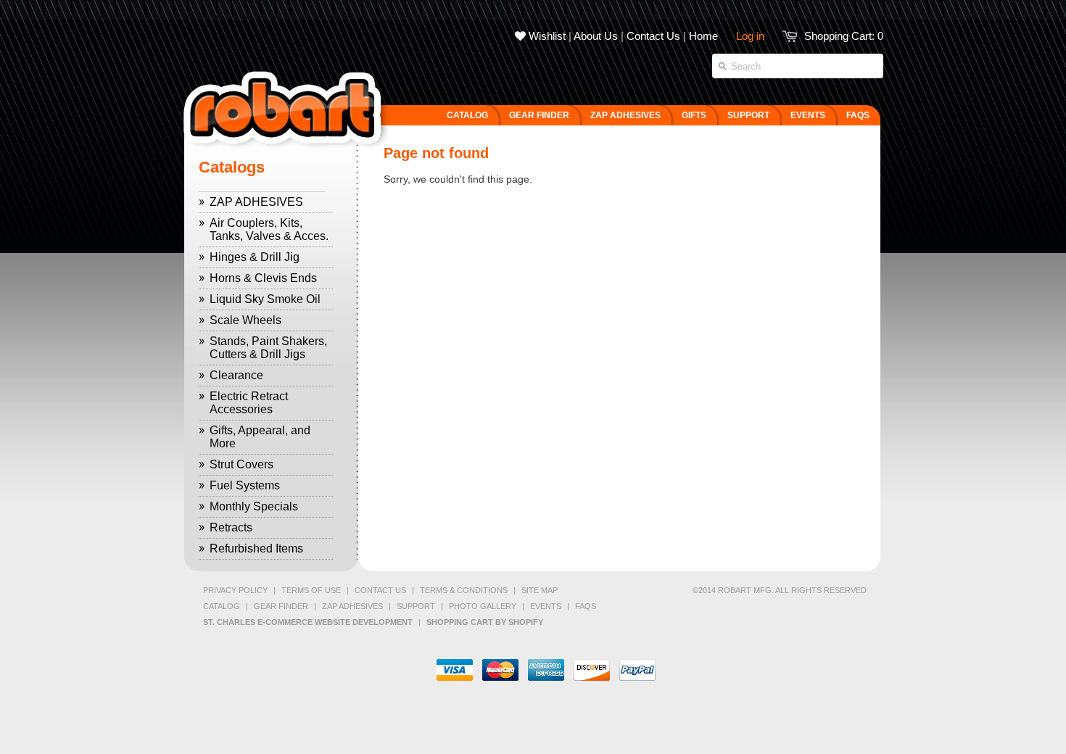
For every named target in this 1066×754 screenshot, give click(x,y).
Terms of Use (311, 590)
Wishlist (546, 36)
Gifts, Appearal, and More (260, 437)
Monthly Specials (254, 506)
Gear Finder (281, 606)
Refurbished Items (256, 548)
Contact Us (653, 36)
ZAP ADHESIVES (256, 202)
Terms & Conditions (464, 590)
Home (703, 36)
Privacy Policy (235, 590)
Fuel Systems (245, 485)
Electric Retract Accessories (249, 402)
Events (545, 606)
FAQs (585, 606)
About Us (596, 36)
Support (416, 606)
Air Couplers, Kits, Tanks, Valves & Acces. (269, 229)
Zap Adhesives (352, 606)
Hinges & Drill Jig (254, 257)
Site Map (539, 590)
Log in (750, 36)
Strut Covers (241, 464)
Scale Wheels (245, 320)
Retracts (231, 527)
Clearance (236, 375)
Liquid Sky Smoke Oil (265, 299)
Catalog (221, 606)
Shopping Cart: (843, 36)
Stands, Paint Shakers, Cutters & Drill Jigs (268, 347)
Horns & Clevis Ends (263, 278)
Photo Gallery (482, 606)
